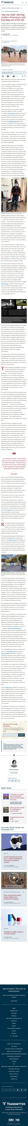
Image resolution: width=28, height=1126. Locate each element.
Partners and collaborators (14, 1048)
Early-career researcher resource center (14, 1053)
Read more (14, 1000)
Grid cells (9, 747)
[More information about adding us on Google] (21, 8)
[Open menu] (26, 2)
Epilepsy (21, 746)
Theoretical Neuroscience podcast (12, 892)
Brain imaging (14, 745)
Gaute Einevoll (9, 902)
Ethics (4, 747)
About (14, 1043)
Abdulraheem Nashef (16, 803)
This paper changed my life (14, 1018)
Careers (14, 1061)
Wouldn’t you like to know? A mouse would (14, 933)
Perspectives (14, 1010)
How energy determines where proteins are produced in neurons (12, 897)
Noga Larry (18, 803)
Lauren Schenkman (17, 813)
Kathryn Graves (13, 540)
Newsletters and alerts (14, 1051)
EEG (17, 746)
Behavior (6, 928)
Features (14, 1013)
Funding (6, 853)
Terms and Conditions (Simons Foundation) (14, 1066)
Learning (21, 747)
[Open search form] (22, 2)
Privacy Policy (14, 1074)
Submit (21, 735)
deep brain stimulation (14, 628)
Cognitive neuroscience (11, 11)
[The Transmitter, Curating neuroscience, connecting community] (7, 2)
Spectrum (15, 1036)
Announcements (14, 1059)
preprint (9, 510)
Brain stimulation (12, 746)
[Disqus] (14, 963)
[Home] (14, 1103)
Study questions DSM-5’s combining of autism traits (17, 809)
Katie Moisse (6, 34)
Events (14, 1031)
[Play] (4, 72)
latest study (9, 687)
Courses (14, 1033)
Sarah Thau (8, 937)
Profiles (14, 1015)
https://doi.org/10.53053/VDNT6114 (14, 41)
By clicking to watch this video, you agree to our (14, 886)
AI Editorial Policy (14, 1071)
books (14, 1028)
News (2, 11)
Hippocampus (15, 747)
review (20, 674)
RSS (14, 1064)
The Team (14, 1046)
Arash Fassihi (15, 802)
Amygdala (17, 744)
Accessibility (14, 1076)
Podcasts (14, 1020)
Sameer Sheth (5, 653)
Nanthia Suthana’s (13, 121)
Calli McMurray (9, 865)
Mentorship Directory (14, 1056)
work (13, 256)
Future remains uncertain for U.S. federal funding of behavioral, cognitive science (13, 859)
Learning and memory (8, 748)
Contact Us (14, 1079)
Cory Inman (11, 113)
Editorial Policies (14, 1069)
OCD (15, 748)
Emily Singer (15, 821)
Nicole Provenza (11, 651)
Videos (14, 1023)
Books (14, 1026)
